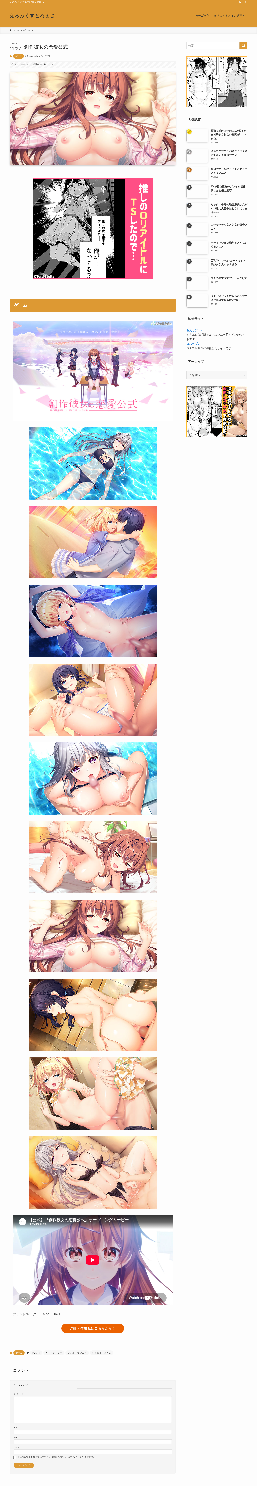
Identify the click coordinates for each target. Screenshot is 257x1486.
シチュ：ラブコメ (77, 1352)
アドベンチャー (53, 1352)
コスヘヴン (193, 343)
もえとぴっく (194, 330)
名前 (15, 1428)
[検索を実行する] (243, 45)
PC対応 (36, 1352)
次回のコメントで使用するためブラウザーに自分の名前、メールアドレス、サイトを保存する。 (57, 1457)
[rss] (239, 2)
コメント (18, 1394)
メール (16, 1438)
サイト (16, 1447)
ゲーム (18, 56)
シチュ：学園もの (101, 1352)
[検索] (244, 2)
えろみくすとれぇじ (32, 15)
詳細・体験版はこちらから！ (93, 1328)
